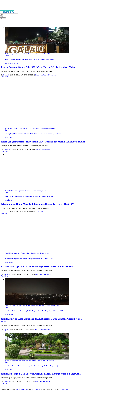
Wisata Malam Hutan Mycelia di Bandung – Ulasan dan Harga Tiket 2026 (27, 191)
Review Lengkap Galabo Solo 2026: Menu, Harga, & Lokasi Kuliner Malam (28, 54)
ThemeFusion (35, 389)
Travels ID (6, 75)
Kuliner (7, 63)
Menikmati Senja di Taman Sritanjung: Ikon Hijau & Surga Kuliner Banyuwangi (29, 360)
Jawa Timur (8, 137)
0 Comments (52, 75)
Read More (4, 77)
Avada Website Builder (22, 389)
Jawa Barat (8, 200)
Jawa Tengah (14, 63)
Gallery (7, 55)
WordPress (65, 389)
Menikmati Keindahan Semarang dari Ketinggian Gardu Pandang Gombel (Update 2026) (32, 305)
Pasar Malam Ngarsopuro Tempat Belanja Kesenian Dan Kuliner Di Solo (27, 253)
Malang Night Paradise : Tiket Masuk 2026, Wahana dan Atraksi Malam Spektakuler (30, 128)
